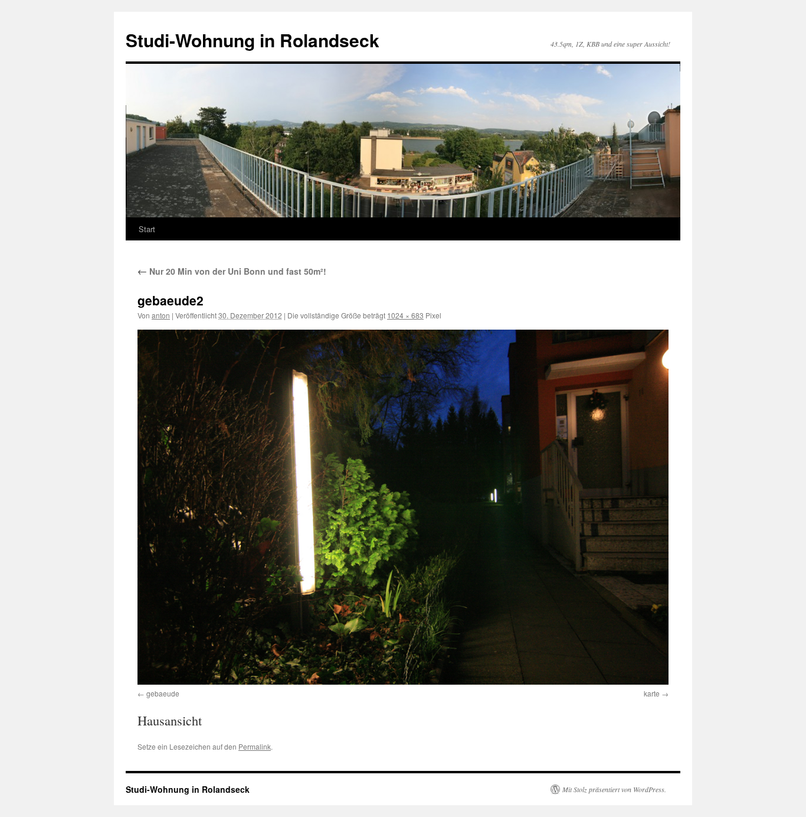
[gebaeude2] (403, 507)
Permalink (254, 746)
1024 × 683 (405, 315)
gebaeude (162, 693)
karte (652, 693)
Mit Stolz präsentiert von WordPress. (614, 789)
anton (161, 315)
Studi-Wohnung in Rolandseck (252, 40)
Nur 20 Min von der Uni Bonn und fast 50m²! (231, 271)
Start (147, 229)
